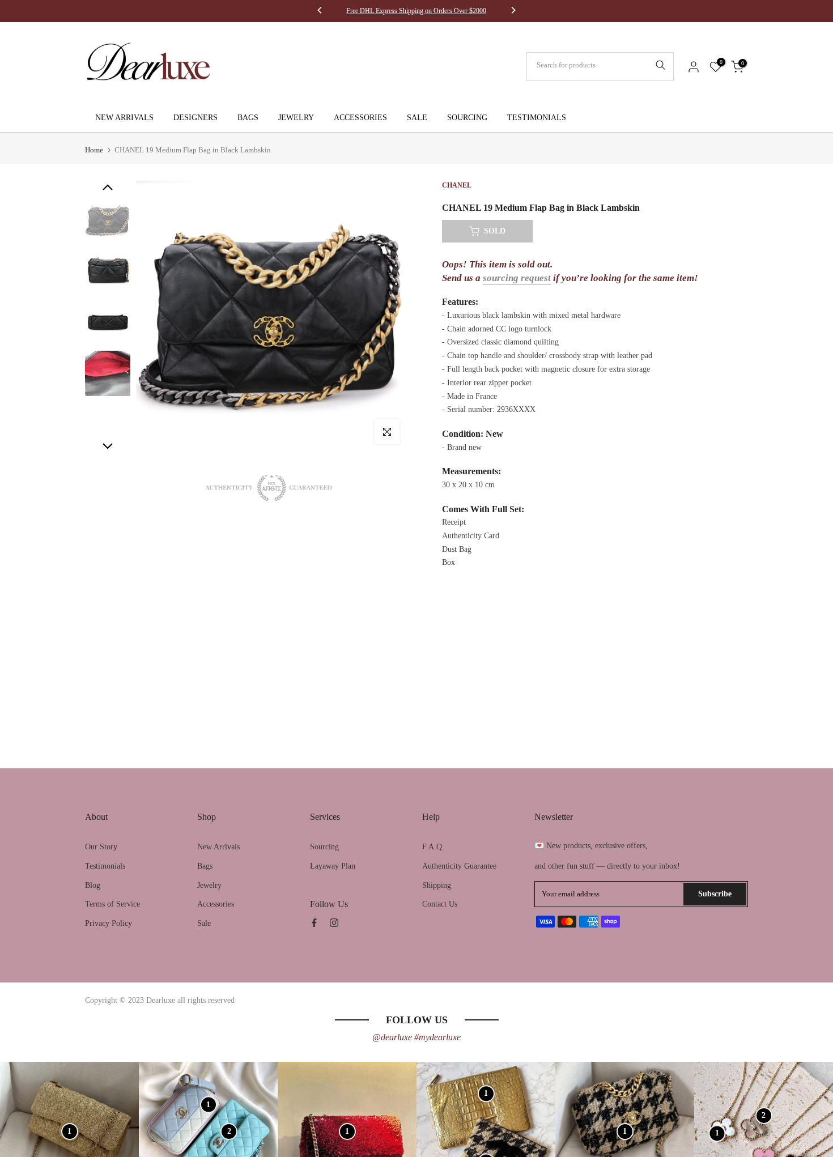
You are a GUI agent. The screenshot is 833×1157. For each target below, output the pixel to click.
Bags (204, 866)
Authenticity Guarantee (459, 866)
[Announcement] (416, 10)
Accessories (215, 904)
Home (94, 150)
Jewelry (209, 885)
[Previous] (320, 11)
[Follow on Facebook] (314, 923)
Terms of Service (112, 904)
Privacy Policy (108, 923)
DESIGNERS (195, 117)
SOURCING (467, 117)
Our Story (101, 847)
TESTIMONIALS (536, 117)
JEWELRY (296, 117)
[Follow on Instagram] (334, 923)
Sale (204, 923)
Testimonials (105, 866)
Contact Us (439, 904)
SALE (417, 117)
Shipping (436, 885)
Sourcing (324, 847)
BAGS (247, 117)
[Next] (513, 11)
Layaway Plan (332, 866)
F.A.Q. (433, 847)
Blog (92, 885)
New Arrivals (218, 847)
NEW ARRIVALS (124, 117)
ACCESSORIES (360, 117)
